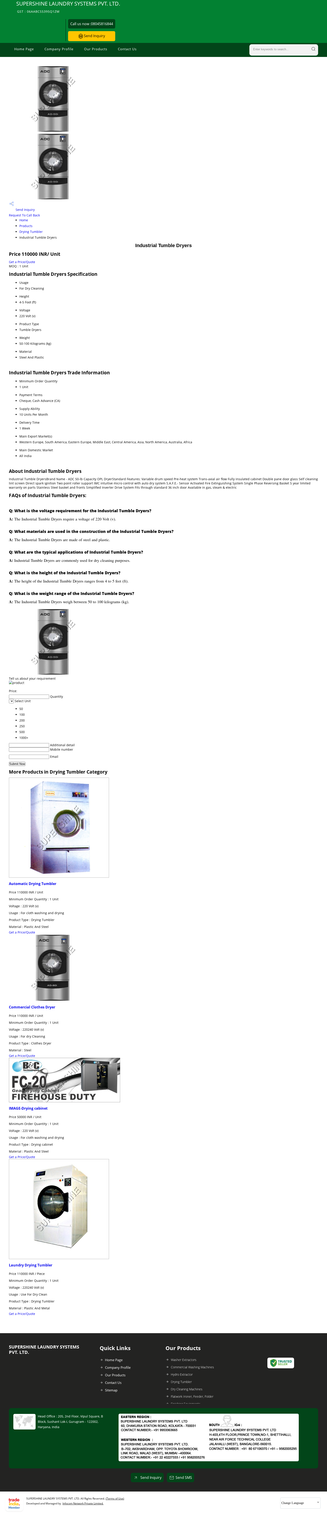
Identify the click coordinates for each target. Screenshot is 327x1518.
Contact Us (127, 49)
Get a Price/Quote (22, 262)
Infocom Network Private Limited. (83, 1503)
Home (23, 220)
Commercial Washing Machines (192, 1367)
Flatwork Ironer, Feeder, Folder (192, 1396)
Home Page (24, 49)
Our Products (95, 49)
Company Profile (58, 49)
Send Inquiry (94, 35)
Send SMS (184, 1477)
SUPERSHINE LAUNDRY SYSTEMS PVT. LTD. (68, 7)
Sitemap (111, 1390)
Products (25, 226)
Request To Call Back (24, 215)
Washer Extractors (183, 1360)
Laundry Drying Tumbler (30, 1265)
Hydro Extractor (182, 1374)
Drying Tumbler (31, 232)
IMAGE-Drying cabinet (28, 1108)
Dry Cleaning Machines (186, 1389)
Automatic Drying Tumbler (32, 883)
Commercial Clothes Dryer (32, 1007)
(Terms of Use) (115, 1498)
